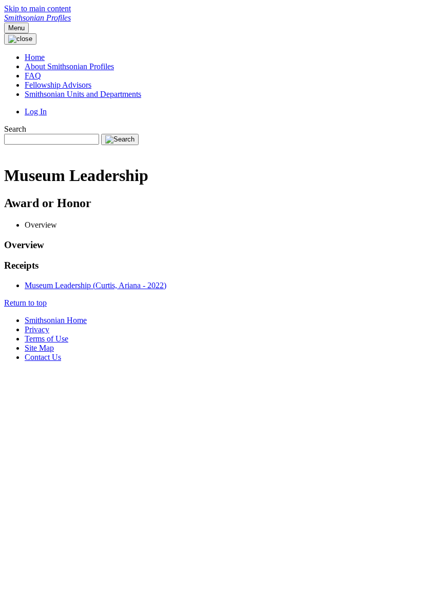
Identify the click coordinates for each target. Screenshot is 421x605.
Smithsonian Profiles (37, 17)
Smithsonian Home (56, 320)
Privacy (37, 329)
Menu (16, 28)
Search (15, 129)
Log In (36, 111)
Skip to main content (37, 8)
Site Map (39, 348)
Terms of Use (46, 338)
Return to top (25, 302)
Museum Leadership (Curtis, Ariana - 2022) (95, 285)
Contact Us (43, 357)
